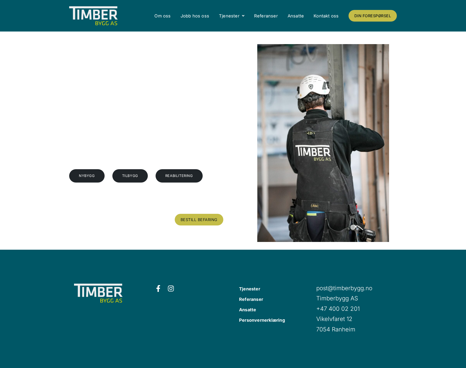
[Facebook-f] (158, 288)
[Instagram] (170, 288)
